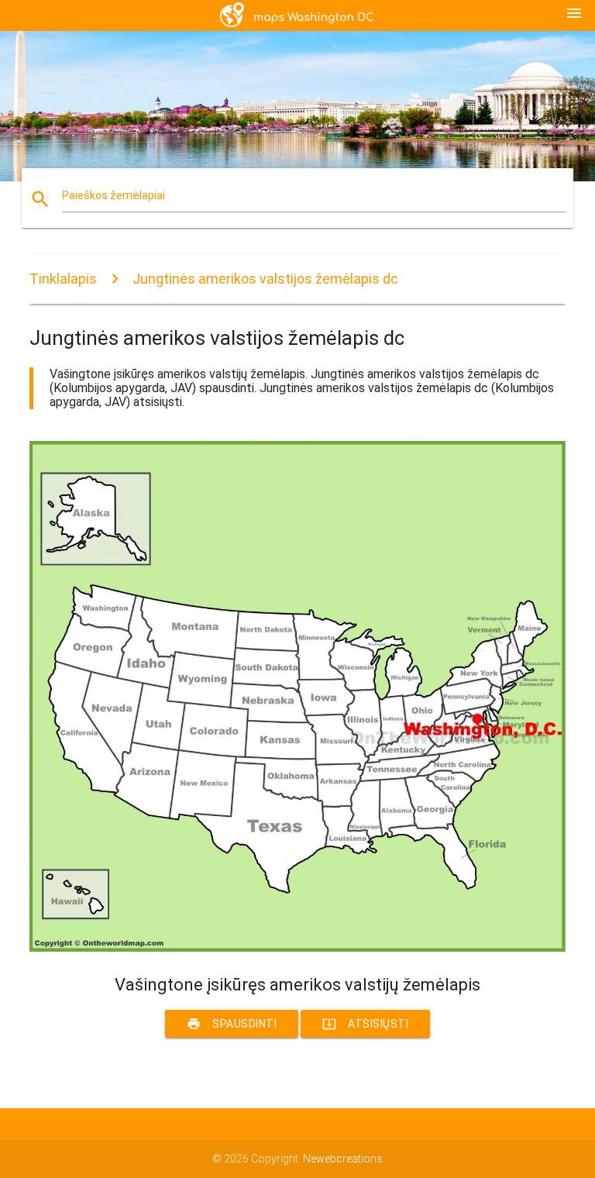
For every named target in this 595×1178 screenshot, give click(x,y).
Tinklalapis (63, 278)
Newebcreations (343, 1158)
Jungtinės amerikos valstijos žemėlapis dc (265, 278)
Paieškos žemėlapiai (113, 195)
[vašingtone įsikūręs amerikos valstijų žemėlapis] (297, 948)
